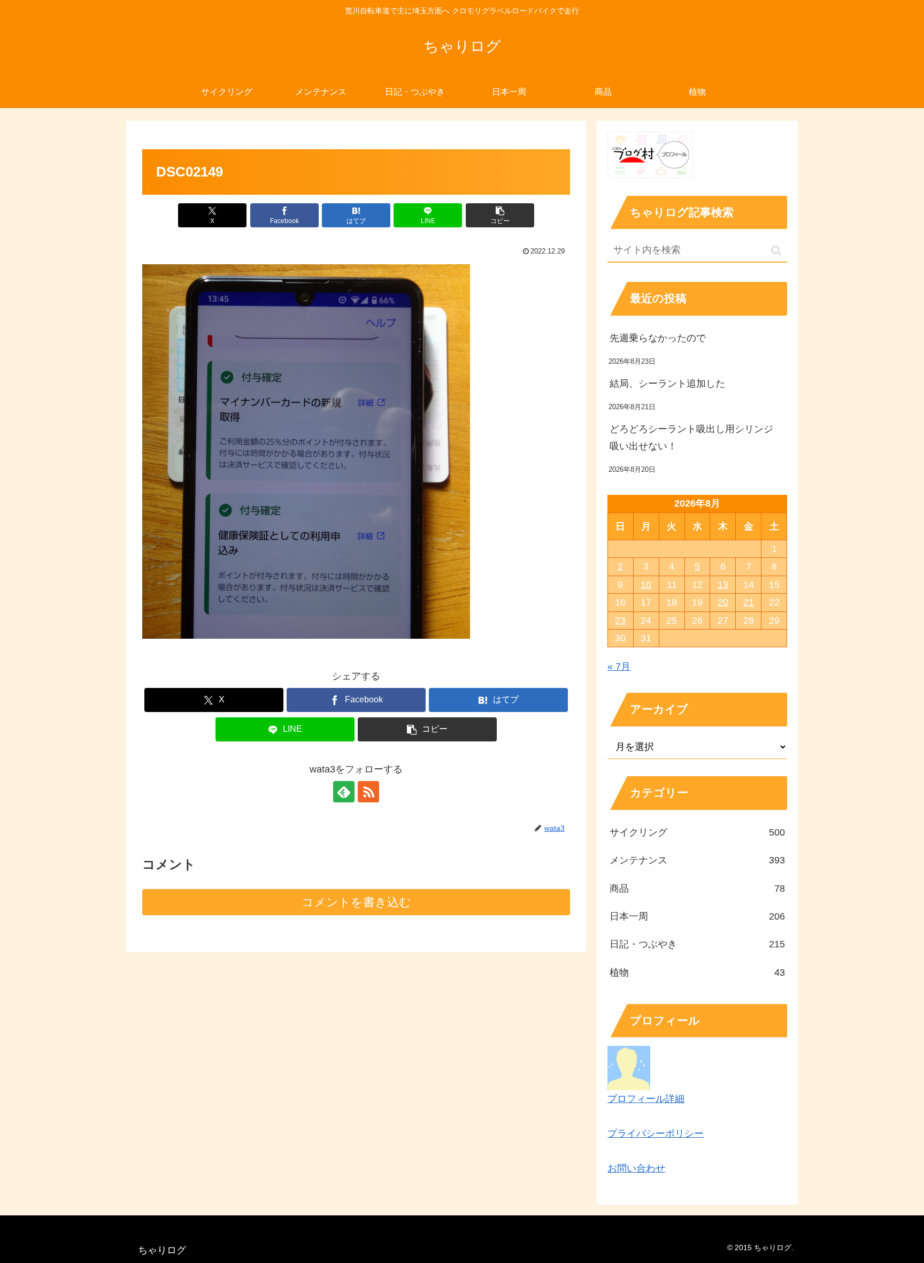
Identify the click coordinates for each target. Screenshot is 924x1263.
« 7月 (618, 666)
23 (620, 620)
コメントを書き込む (356, 902)
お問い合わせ (636, 1168)
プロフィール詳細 (645, 1098)
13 (723, 584)
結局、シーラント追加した (667, 383)
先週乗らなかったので (658, 338)
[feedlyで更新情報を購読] (344, 791)
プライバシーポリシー (655, 1133)
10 (646, 584)
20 (723, 602)
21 (748, 602)
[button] (500, 215)
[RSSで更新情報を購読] (368, 791)
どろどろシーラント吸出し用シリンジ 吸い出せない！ (696, 437)
